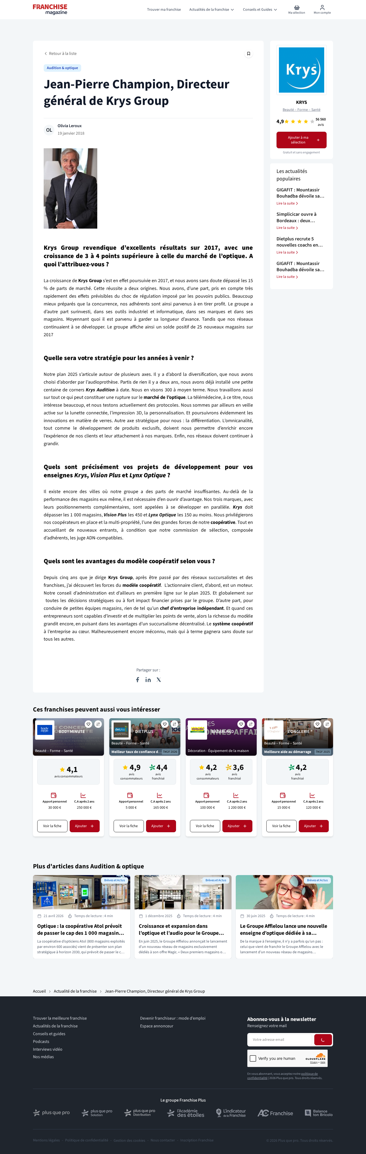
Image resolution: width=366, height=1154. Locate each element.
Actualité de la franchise (75, 991)
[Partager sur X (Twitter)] (159, 679)
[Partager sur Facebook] (137, 679)
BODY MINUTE (72, 732)
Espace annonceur (156, 1026)
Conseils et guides (49, 1034)
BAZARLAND (222, 732)
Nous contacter (163, 1140)
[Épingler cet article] (248, 53)
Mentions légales (46, 1140)
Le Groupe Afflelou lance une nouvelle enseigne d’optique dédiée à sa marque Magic (283, 933)
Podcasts (41, 1042)
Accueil (39, 991)
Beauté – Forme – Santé (301, 109)
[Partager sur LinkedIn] (148, 679)
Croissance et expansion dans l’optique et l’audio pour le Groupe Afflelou (179, 933)
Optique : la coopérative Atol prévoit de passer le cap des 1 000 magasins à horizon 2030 (81, 933)
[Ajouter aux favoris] (88, 724)
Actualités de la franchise (55, 1026)
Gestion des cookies (129, 1140)
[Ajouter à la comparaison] (98, 724)
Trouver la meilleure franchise (60, 1018)
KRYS (301, 102)
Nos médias (43, 1057)
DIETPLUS (144, 732)
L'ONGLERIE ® (300, 732)
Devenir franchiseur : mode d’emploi (173, 1018)
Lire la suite (286, 203)
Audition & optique (62, 68)
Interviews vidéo (47, 1049)
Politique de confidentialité (86, 1140)
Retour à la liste (63, 53)
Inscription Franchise (197, 1140)
